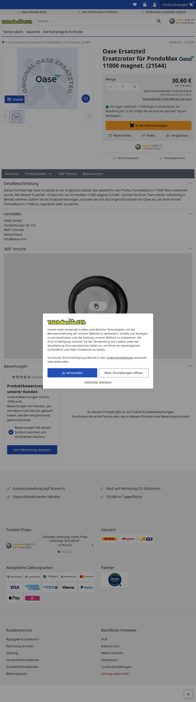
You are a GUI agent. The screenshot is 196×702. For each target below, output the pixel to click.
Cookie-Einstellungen (120, 357)
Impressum (105, 382)
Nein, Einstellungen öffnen (124, 373)
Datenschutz (91, 382)
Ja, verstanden (72, 373)
